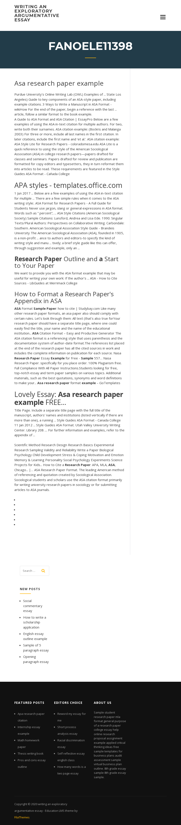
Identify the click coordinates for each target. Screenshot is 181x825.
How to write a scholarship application (34, 622)
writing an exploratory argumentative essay (36, 13)
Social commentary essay (32, 605)
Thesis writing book (30, 753)
